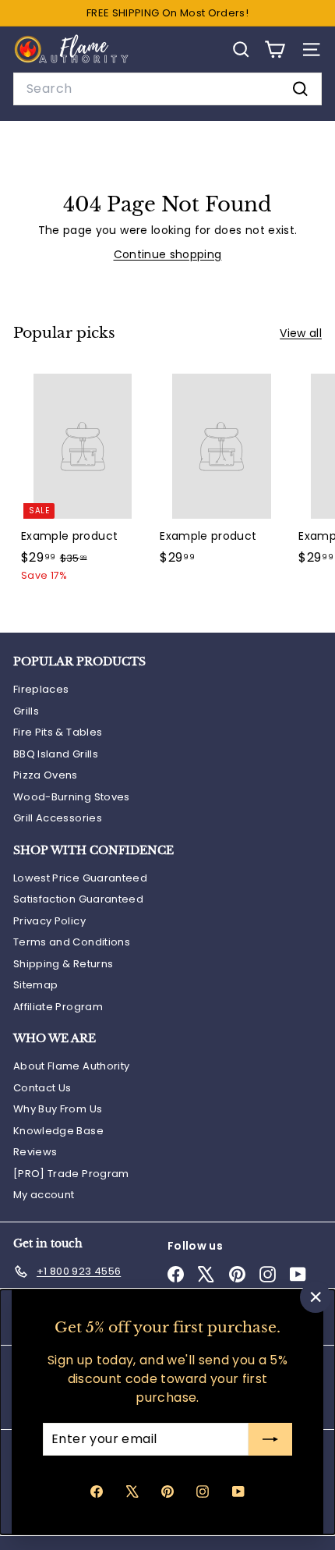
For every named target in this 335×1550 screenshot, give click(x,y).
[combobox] (167, 89)
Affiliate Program (58, 1006)
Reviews (35, 1151)
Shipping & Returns (63, 963)
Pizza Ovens (45, 775)
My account (44, 1194)
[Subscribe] (270, 1439)
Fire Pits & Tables (57, 732)
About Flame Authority (71, 1066)
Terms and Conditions (71, 942)
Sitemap (35, 984)
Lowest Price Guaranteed (80, 878)
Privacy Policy (49, 920)
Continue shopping (168, 254)
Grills (26, 711)
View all (301, 333)
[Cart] (274, 50)
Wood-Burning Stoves (71, 796)
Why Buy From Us (57, 1108)
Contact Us (42, 1087)
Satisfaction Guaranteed (78, 899)
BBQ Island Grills (55, 754)
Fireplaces (41, 689)
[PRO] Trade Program (71, 1173)
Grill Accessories (57, 817)
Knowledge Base (58, 1130)
